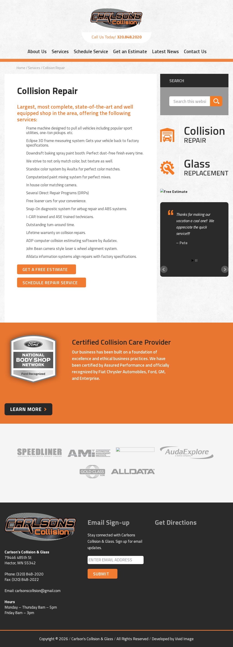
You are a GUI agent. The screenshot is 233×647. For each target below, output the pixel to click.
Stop (196, 260)
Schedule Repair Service (50, 282)
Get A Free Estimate (45, 269)
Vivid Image (184, 639)
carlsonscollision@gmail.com (38, 591)
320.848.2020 (129, 37)
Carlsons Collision (116, 19)
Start (193, 260)
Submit (101, 573)
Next (224, 269)
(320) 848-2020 (29, 574)
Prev (163, 269)
